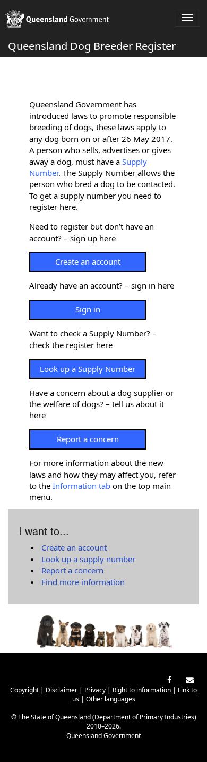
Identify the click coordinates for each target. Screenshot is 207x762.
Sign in (87, 309)
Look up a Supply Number (87, 368)
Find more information (83, 582)
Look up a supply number (88, 559)
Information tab (81, 485)
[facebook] (169, 679)
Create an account (87, 261)
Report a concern (88, 439)
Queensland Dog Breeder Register (92, 46)
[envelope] (190, 679)
